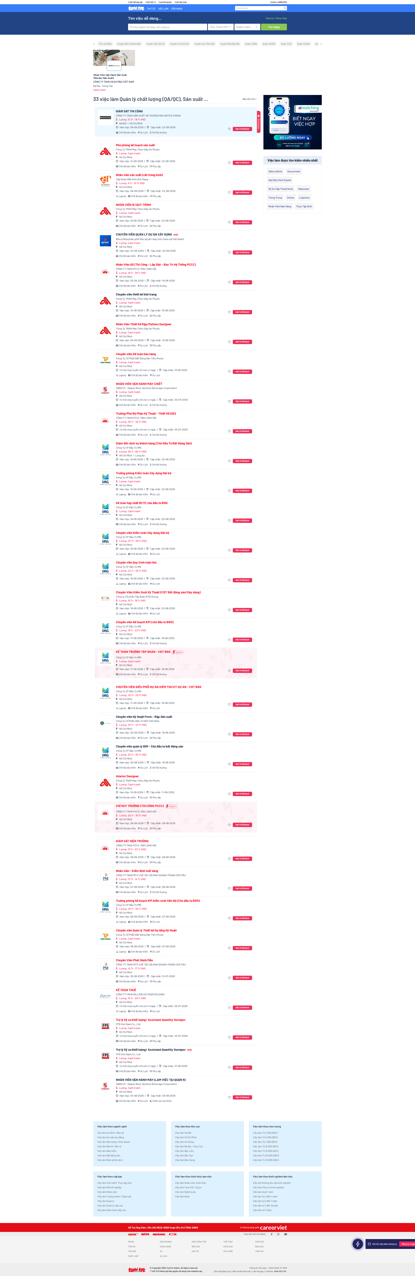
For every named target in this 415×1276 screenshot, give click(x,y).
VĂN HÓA (196, 1246)
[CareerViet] (273, 1227)
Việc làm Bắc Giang (185, 1159)
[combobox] (167, 27)
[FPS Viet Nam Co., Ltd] (105, 1026)
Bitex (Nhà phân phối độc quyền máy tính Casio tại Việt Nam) (150, 239)
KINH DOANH (166, 1241)
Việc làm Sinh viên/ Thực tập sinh (114, 1182)
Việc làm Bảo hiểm (106, 1150)
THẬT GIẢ (259, 1251)
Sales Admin (275, 171)
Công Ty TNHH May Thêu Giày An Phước (138, 149)
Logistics (304, 197)
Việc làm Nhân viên (107, 1191)
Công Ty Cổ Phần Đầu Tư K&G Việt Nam (137, 720)
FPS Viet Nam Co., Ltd (128, 1024)
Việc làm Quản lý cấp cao (110, 1205)
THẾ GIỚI (132, 1251)
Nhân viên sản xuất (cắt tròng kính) (139, 175)
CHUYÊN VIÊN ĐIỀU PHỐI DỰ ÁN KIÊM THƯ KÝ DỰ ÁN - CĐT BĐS (158, 687)
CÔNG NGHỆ (165, 1246)
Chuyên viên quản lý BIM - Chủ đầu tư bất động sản (149, 746)
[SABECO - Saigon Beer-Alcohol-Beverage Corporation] (105, 390)
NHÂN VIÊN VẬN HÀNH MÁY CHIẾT (139, 384)
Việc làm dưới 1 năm (263, 1191)
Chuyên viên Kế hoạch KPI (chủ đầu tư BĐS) (145, 622)
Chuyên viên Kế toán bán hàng (136, 354)
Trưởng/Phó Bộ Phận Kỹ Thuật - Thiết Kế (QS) (146, 413)
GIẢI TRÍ (195, 1251)
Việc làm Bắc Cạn (184, 1155)
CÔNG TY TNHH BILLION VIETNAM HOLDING (140, 994)
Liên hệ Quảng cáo (222, 1271)
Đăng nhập (281, 18)
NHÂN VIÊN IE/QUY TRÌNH (133, 204)
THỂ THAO (228, 1241)
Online (290, 197)
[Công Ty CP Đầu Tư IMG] (105, 450)
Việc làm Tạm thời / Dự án (188, 1187)
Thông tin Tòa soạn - (258, 1268)
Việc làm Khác (182, 1196)
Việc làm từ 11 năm (262, 1210)
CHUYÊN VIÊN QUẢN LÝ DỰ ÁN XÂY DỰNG (147, 234)
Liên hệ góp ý (259, 1271)
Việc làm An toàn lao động (110, 1137)
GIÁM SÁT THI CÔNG (129, 111)
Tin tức (151, 8)
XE (161, 1251)
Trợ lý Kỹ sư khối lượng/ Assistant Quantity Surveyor (151, 1020)
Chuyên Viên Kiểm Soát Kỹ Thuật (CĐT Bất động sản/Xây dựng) (158, 592)
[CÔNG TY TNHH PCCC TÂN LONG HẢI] (105, 271)
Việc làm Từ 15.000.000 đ (265, 1150)
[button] (229, 129)
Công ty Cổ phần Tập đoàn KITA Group (137, 596)
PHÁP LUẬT (133, 1256)
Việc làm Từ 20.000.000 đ (266, 1155)
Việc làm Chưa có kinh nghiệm (268, 1187)
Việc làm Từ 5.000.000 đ (265, 1137)
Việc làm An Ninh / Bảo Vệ (110, 1132)
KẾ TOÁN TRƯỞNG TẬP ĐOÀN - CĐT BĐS (143, 651)
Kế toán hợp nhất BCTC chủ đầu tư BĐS (142, 503)
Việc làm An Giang (184, 1141)
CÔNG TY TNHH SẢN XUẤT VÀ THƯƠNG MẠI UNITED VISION (148, 115)
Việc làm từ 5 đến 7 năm (265, 1201)
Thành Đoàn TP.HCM (277, 1268)
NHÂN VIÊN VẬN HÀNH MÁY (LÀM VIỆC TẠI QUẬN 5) (151, 1080)
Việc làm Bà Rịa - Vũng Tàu (189, 1146)
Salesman (303, 188)
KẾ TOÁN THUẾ (126, 990)
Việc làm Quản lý (105, 1201)
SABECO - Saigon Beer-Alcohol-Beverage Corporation (146, 387)
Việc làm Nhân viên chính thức (190, 1182)
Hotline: (276, 1271)
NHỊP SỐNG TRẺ (199, 1241)
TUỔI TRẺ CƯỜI (180, 2)
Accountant (294, 171)
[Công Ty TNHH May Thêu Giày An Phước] (105, 151)
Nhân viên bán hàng (279, 206)
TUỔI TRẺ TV (150, 2)
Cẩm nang (176, 8)
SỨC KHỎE (228, 1251)
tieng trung (275, 197)
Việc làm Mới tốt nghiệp (109, 1187)
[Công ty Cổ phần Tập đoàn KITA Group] (105, 598)
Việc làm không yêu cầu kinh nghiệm (272, 1182)
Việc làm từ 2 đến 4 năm (265, 1196)
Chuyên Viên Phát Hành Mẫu (134, 960)
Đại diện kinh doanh (279, 180)
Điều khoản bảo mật (241, 1271)
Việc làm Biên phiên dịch (110, 1159)
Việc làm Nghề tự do (185, 1191)
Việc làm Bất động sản (108, 1155)
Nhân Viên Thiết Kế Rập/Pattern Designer (144, 324)
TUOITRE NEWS (165, 2)
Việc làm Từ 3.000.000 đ (265, 1132)
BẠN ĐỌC (259, 1246)
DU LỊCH (163, 1256)
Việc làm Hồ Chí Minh (186, 1137)
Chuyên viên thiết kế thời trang (136, 294)
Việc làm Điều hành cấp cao (111, 1210)
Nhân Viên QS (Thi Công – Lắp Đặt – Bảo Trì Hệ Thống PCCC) (156, 264)
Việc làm (163, 8)
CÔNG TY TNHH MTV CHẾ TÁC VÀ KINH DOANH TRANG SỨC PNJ (151, 875)
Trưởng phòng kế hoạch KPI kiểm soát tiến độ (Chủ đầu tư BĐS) (158, 900)
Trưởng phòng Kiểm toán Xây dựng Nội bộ (143, 473)
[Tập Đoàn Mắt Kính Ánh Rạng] (105, 181)
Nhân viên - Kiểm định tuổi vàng (137, 871)
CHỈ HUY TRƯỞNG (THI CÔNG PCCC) (140, 806)
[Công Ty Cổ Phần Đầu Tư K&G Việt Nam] (105, 723)
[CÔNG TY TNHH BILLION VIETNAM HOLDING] (105, 996)
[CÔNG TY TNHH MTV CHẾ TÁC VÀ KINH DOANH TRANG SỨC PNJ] (105, 877)
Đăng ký (270, 18)
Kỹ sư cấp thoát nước (280, 188)
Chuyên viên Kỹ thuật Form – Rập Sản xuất (144, 716)
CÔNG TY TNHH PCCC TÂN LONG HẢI (136, 268)
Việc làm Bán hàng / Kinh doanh (113, 1141)
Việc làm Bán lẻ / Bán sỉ (109, 1146)
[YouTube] (285, 1234)
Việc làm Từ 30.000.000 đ (266, 1159)
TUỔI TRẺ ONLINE (135, 2)
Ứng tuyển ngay (242, 129)
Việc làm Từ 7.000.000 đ (265, 1141)
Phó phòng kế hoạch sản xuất (135, 145)
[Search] (285, 8)
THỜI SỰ (131, 1246)
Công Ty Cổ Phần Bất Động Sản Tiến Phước (140, 358)
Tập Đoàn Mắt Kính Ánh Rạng (132, 179)
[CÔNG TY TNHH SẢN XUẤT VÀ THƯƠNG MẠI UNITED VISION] (105, 117)
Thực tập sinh (304, 206)
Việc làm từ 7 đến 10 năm (265, 1205)
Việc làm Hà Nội (183, 1132)
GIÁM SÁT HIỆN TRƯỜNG (132, 841)
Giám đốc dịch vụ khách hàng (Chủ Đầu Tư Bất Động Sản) (154, 443)
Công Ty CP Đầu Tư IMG (128, 447)
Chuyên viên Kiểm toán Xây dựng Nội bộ (142, 533)
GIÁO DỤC (259, 1241)
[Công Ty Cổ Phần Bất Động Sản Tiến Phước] (105, 360)
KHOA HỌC (228, 1246)
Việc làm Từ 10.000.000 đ (265, 1146)
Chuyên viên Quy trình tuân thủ (136, 562)
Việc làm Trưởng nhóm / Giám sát (114, 1196)
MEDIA (131, 1241)
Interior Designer (127, 776)
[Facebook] (271, 1234)
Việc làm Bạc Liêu (184, 1150)
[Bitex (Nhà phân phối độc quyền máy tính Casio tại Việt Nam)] (105, 241)
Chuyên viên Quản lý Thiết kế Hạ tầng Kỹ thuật (146, 930)
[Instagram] (278, 1234)
